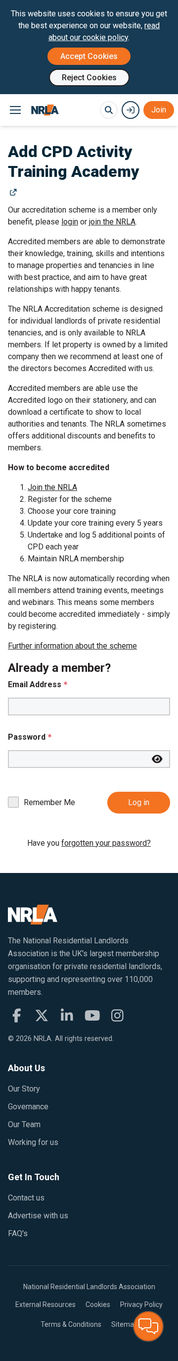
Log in (138, 802)
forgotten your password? (106, 843)
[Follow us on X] (41, 1016)
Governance (28, 1106)
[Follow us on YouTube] (92, 1016)
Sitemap (124, 1324)
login (69, 221)
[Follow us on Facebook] (16, 1016)
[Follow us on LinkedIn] (67, 1016)
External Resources (45, 1304)
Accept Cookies (89, 56)
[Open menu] (15, 110)
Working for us (33, 1142)
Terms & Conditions (71, 1324)
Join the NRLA (52, 487)
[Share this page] (13, 192)
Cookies (98, 1304)
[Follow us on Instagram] (117, 1016)
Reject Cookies (89, 77)
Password (26, 737)
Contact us (26, 1197)
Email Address (34, 684)
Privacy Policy (141, 1304)
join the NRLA (112, 221)
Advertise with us (38, 1215)
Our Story (24, 1088)
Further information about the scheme (72, 646)
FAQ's (18, 1233)
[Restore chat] (148, 1326)
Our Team (24, 1124)
